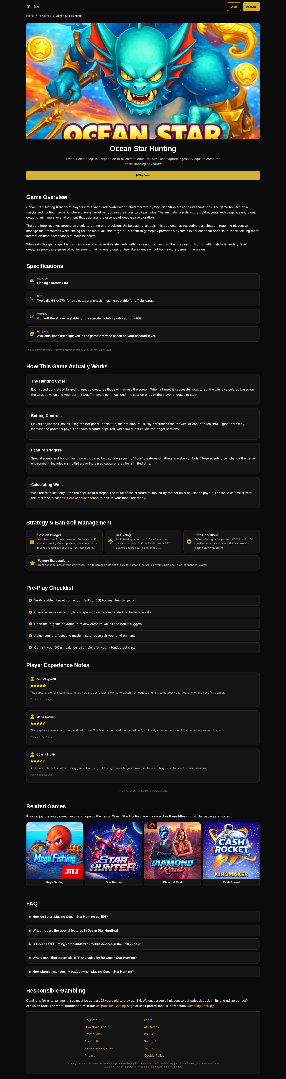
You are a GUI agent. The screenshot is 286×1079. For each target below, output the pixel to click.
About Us (91, 1041)
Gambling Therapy (200, 1006)
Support (150, 1041)
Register (251, 6)
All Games (45, 15)
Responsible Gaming (111, 1006)
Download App (96, 1027)
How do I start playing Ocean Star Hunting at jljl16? (70, 917)
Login (234, 6)
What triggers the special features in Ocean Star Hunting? (75, 930)
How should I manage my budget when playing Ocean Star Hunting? (83, 971)
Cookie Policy (154, 1055)
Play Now (144, 175)
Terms (148, 1048)
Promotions (93, 1034)
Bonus (148, 1034)
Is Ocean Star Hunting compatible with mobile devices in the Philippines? (87, 944)
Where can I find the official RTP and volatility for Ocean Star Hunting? (85, 958)
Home (30, 15)
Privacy (90, 1055)
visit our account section (80, 498)
